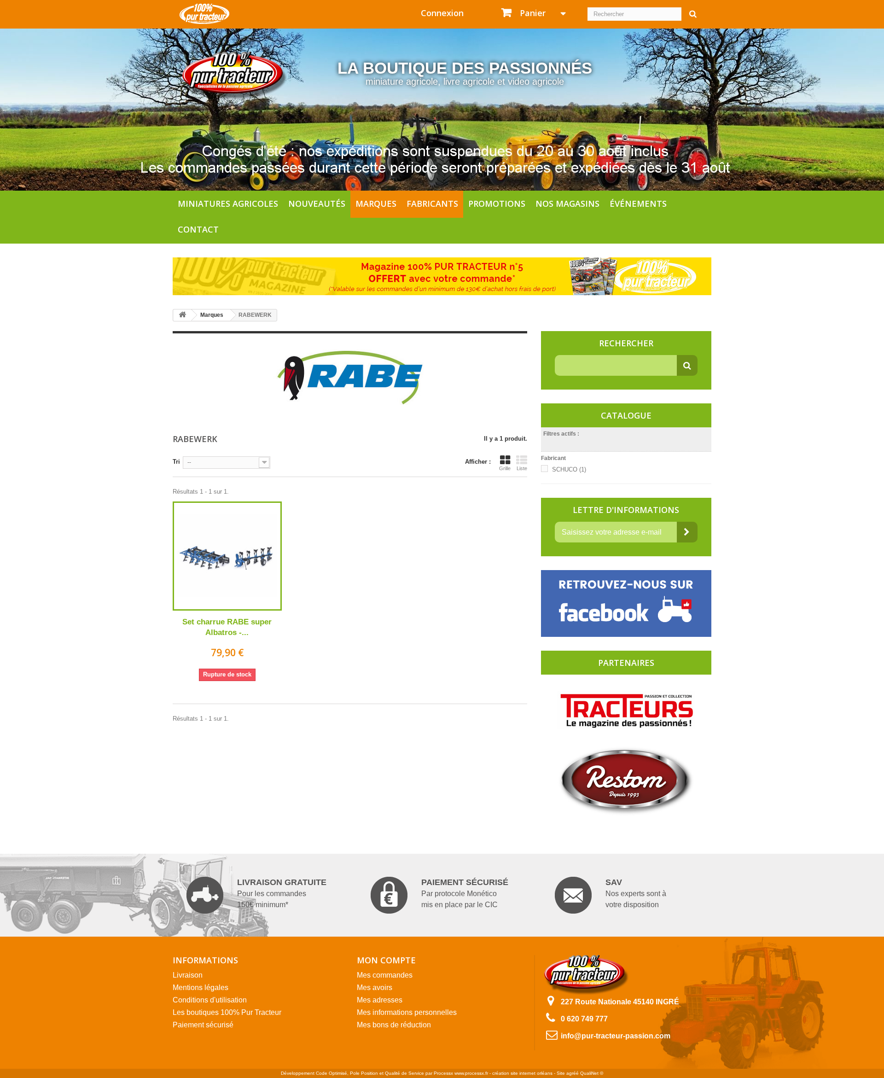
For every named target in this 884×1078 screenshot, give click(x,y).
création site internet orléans (522, 1073)
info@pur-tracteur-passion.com (615, 1036)
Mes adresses (379, 1000)
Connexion (442, 12)
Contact (198, 229)
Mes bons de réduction (394, 1025)
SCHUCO (569, 469)
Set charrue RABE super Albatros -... (227, 627)
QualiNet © (591, 1073)
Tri (176, 461)
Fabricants (432, 203)
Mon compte (386, 960)
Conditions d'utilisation (210, 1000)
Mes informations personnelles (407, 1012)
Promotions (496, 203)
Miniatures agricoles (228, 203)
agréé (572, 1073)
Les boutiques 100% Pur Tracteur (227, 1012)
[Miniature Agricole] (204, 13)
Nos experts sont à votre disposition (635, 893)
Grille (505, 468)
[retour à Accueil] (182, 315)
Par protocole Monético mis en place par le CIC (464, 893)
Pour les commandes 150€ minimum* (281, 893)
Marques (375, 203)
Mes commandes (385, 975)
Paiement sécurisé (203, 1025)
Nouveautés (316, 203)
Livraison (188, 975)
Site (561, 1073)
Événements (638, 203)
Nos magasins (567, 203)
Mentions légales (200, 987)
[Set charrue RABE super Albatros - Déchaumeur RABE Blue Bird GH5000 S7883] (227, 556)
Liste (522, 468)
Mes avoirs (374, 987)
